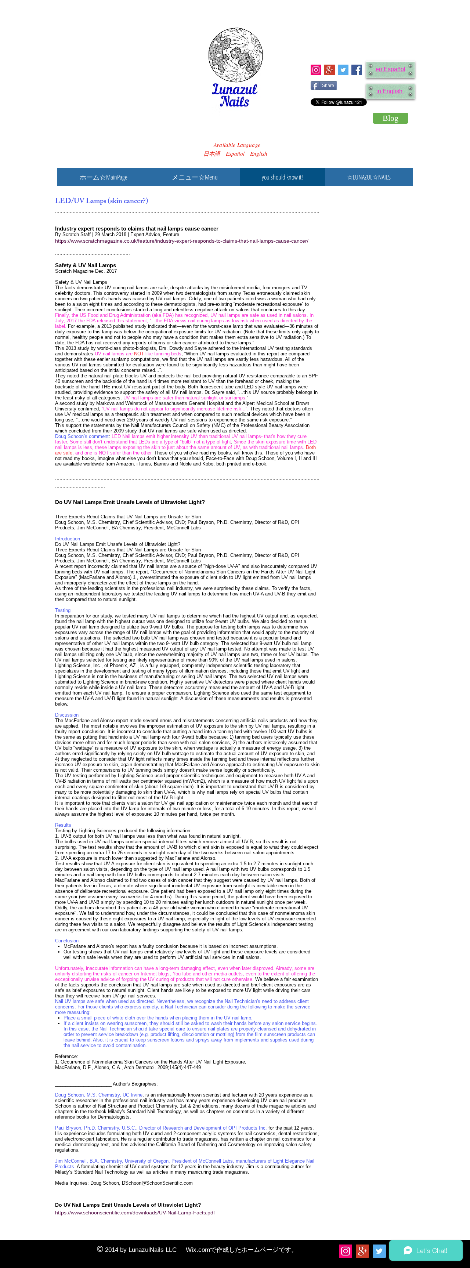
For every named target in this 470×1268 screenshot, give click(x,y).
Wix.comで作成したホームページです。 (241, 1249)
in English (390, 91)
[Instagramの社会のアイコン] (316, 70)
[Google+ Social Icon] (329, 70)
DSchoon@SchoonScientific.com (157, 1183)
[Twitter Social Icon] (343, 70)
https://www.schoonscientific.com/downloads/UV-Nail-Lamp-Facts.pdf (135, 1213)
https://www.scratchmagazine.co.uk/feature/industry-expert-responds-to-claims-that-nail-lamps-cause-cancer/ (181, 241)
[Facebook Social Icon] (356, 70)
